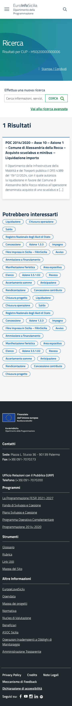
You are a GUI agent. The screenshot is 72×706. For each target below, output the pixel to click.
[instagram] (31, 696)
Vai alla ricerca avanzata (49, 109)
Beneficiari (9, 625)
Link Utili (8, 561)
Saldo (9, 229)
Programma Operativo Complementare (28, 519)
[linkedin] (36, 696)
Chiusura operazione (41, 221)
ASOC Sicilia (10, 632)
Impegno (57, 244)
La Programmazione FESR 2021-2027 (27, 498)
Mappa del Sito (12, 568)
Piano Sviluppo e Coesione (19, 512)
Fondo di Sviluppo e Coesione (21, 505)
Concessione (13, 244)
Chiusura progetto (16, 298)
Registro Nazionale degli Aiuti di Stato (28, 237)
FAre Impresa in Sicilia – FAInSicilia (26, 252)
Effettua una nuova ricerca (24, 90)
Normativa (9, 610)
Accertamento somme (19, 282)
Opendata (9, 596)
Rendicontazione (15, 290)
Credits (32, 674)
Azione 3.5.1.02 (31, 275)
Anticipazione (48, 282)
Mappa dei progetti (14, 603)
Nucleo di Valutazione (16, 617)
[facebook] (20, 696)
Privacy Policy (11, 674)
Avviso (59, 252)
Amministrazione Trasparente (21, 651)
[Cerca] (65, 9)
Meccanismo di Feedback (19, 681)
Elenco (10, 275)
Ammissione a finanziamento (23, 259)
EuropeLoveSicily (13, 589)
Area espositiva (52, 267)
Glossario (8, 547)
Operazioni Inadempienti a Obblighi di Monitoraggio (27, 642)
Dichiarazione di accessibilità (22, 688)
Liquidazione (13, 221)
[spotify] (41, 696)
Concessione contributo (48, 290)
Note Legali (51, 674)
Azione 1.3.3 (36, 244)
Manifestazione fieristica (20, 267)
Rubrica (7, 554)
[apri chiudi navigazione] (6, 9)
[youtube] (26, 696)
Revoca (53, 275)
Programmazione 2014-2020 (21, 526)
